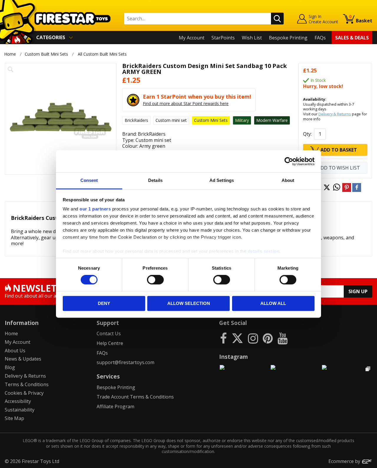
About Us (15, 350)
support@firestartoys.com (125, 362)
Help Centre (110, 343)
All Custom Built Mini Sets (102, 54)
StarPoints (223, 37)
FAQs (320, 37)
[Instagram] (253, 338)
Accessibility (18, 401)
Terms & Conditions (27, 384)
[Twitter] (237, 338)
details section (264, 251)
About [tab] (288, 180)
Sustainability (19, 409)
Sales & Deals (352, 37)
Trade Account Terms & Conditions (135, 397)
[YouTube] (282, 338)
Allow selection (188, 303)
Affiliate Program (115, 406)
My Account (191, 37)
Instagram (233, 356)
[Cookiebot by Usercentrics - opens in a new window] (289, 161)
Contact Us (109, 333)
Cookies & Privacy (24, 393)
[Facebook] (223, 338)
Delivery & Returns (334, 114)
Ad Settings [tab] (221, 180)
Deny (104, 303)
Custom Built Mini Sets (46, 54)
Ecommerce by (344, 461)
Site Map (14, 418)
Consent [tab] (89, 180)
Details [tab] (155, 180)
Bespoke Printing (288, 37)
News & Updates (23, 359)
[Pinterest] (268, 338)
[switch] (155, 280)
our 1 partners (95, 208)
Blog (10, 367)
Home (10, 54)
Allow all (273, 303)
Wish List (252, 37)
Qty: (307, 134)
